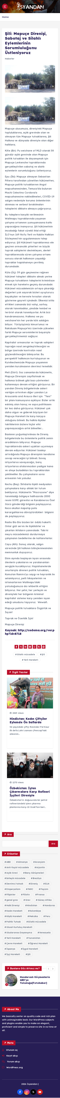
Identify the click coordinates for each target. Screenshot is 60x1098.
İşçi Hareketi (13, 954)
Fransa (40, 894)
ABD (8, 862)
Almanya (23, 862)
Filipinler (10, 894)
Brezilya (37, 878)
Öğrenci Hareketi (39, 943)
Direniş (34, 883)
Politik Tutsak (13, 921)
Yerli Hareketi (31, 660)
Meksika (33, 916)
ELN (47, 883)
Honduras (50, 905)
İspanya (10, 949)
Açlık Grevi (12, 873)
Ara (9, 834)
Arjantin (40, 867)
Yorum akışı (13, 1061)
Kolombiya (35, 911)
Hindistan (32, 905)
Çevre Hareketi (14, 943)
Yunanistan (34, 938)
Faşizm (44, 889)
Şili (43, 654)
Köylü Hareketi (14, 916)
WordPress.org (14, 1067)
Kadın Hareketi (14, 911)
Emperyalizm (13, 889)
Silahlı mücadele (26, 654)
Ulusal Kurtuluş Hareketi (19, 927)
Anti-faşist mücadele (17, 867)
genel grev (12, 900)
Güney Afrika (45, 900)
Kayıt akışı (12, 1055)
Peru (47, 916)
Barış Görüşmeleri (34, 873)
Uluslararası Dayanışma (19, 932)
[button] (48, 968)
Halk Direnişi (13, 905)
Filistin (26, 894)
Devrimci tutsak (14, 883)
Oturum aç (12, 1050)
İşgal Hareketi (30, 949)
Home (5, 17)
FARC (30, 889)
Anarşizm (40, 862)
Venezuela (45, 932)
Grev (27, 900)
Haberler (9, 58)
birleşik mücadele (15, 878)
